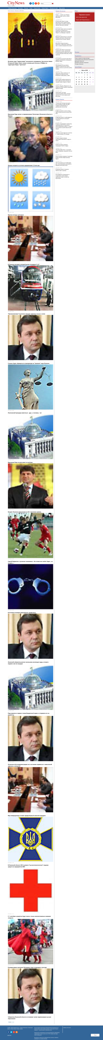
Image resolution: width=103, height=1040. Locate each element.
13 (79, 79)
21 (81, 81)
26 (76, 84)
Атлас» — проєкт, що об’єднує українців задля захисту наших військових (63, 16)
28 (81, 84)
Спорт (31, 8)
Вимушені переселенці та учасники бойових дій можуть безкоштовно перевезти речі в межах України (64, 38)
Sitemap (65, 1027)
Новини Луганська (12, 8)
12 (76, 79)
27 (79, 84)
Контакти (69, 1027)
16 (87, 79)
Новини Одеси (45, 8)
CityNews (16, 3)
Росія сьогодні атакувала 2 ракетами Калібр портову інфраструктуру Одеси (64, 157)
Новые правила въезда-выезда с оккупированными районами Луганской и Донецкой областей (84, 59)
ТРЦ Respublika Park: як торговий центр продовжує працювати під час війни (64, 151)
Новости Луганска (11, 10)
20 (79, 81)
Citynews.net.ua (49, 1030)
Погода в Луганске (79, 64)
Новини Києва (37, 8)
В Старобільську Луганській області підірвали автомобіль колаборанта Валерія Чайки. (64, 60)
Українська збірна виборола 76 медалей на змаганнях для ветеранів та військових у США (63, 74)
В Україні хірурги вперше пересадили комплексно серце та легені (63, 139)
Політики (26, 8)
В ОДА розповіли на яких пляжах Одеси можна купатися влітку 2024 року (64, 112)
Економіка (20, 8)
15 (84, 79)
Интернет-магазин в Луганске (81, 62)
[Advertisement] (83, 35)
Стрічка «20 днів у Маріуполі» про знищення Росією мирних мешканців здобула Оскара (64, 87)
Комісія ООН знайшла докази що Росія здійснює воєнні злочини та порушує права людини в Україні (63, 80)
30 (87, 84)
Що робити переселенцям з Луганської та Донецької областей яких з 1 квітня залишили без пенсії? (64, 44)
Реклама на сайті (54, 8)
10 (90, 77)
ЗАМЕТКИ (9, 1035)
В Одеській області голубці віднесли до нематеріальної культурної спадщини (64, 118)
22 (84, 81)
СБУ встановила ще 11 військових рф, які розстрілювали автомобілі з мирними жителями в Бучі (64, 164)
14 (81, 79)
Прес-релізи (62, 8)
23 (87, 81)
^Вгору (95, 1035)
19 (76, 81)
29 (84, 84)
